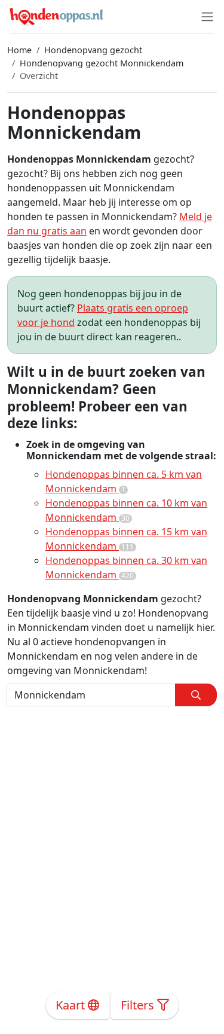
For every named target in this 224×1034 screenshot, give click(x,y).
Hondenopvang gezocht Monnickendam (101, 63)
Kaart (72, 1005)
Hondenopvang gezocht (93, 50)
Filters (139, 1005)
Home (19, 50)
